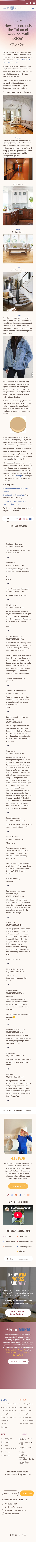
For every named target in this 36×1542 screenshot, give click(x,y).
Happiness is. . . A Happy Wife (14, 495)
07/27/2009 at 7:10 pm (15, 972)
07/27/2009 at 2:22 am (15, 565)
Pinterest (18, 138)
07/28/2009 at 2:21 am (15, 1032)
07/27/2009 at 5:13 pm (15, 925)
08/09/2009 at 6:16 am (15, 1056)
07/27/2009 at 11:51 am (15, 753)
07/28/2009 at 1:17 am (15, 993)
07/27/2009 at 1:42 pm (15, 839)
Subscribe (27, 1493)
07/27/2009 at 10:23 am (15, 722)
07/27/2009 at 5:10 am (15, 607)
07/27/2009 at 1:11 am (14, 546)
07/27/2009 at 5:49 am (15, 639)
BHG (18, 229)
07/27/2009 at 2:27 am (15, 591)
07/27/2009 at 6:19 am (15, 693)
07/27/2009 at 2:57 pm (15, 896)
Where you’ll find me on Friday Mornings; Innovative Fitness (6, 1117)
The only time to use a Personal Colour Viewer (30, 1116)
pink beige (18, 476)
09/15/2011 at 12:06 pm (15, 1077)
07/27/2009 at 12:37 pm (15, 821)
